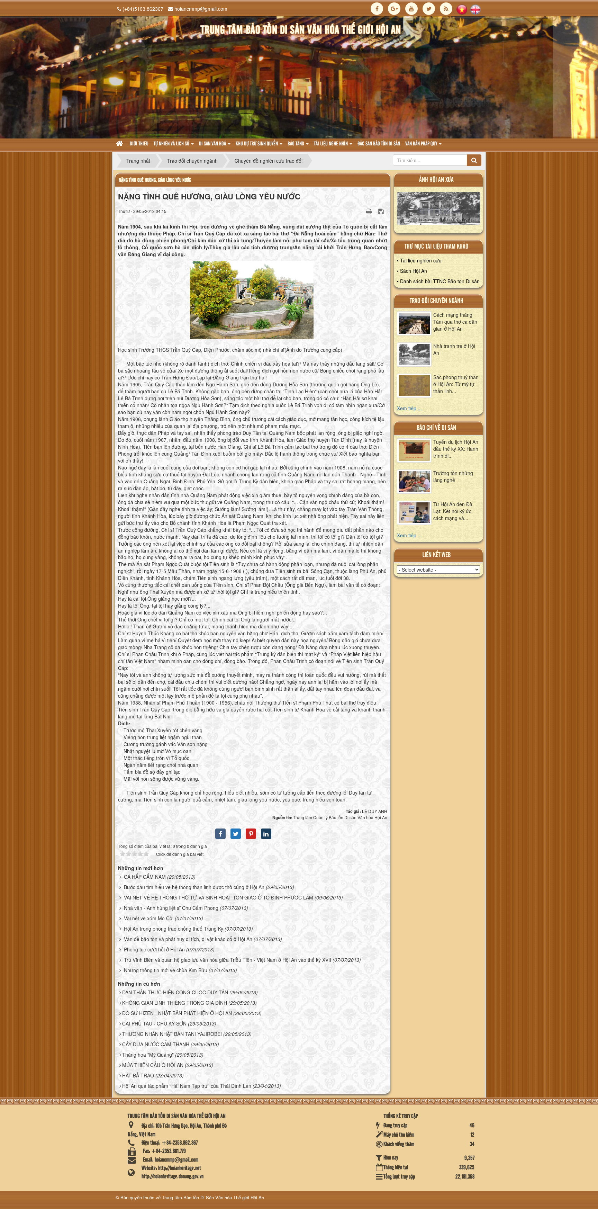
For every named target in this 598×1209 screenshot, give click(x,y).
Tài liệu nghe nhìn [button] (331, 144)
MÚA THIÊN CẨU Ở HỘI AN (152, 1065)
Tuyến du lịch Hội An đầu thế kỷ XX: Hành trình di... (455, 448)
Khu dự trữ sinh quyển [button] (257, 144)
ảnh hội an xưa (436, 180)
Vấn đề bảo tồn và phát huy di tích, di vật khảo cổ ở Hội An (188, 938)
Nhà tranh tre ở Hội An (454, 349)
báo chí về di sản (436, 428)
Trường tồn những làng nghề (453, 476)
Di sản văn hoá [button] (213, 144)
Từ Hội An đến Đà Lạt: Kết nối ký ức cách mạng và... (452, 511)
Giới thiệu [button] (139, 144)
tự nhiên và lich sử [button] (172, 144)
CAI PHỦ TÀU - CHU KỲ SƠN (154, 1023)
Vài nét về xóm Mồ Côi (148, 918)
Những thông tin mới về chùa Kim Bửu (165, 970)
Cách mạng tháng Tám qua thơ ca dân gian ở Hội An (455, 321)
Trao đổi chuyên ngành (436, 301)
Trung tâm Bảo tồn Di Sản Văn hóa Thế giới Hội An (213, 1197)
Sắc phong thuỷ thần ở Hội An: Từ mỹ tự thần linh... (456, 384)
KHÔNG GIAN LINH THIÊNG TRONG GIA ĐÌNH (174, 1002)
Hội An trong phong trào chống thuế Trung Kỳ (173, 928)
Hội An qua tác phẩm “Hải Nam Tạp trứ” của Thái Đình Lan (186, 1085)
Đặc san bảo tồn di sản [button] (378, 144)
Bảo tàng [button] (296, 144)
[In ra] (369, 210)
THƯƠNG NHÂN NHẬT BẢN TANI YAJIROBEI (172, 1033)
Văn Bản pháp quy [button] (421, 144)
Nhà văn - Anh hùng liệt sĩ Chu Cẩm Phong (171, 907)
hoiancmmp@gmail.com (200, 8)
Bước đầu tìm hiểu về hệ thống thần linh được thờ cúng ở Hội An (194, 887)
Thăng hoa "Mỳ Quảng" (148, 1054)
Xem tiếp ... (409, 408)
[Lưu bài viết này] (382, 210)
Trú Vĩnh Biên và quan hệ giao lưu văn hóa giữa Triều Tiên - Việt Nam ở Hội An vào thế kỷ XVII (227, 959)
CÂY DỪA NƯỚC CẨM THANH (155, 1044)
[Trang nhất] (120, 144)
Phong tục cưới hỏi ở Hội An (154, 949)
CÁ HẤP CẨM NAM (145, 876)
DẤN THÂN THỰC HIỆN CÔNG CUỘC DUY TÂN (175, 992)
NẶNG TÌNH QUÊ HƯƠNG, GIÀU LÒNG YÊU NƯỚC (155, 180)
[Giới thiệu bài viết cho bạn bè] (360, 210)
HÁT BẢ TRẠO (138, 1075)
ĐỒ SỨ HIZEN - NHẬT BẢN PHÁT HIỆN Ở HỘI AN (177, 1013)
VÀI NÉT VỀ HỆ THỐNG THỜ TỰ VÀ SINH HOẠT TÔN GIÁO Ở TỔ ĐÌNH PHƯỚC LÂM (218, 897)
